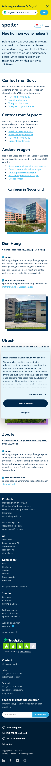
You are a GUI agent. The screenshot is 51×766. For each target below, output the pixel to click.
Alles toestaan (26, 403)
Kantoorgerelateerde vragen (22, 172)
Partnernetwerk (9, 610)
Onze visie (7, 539)
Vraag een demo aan (18, 103)
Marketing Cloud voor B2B (14, 502)
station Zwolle (9, 483)
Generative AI (8, 546)
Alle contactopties (10, 664)
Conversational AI (10, 543)
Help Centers (8, 693)
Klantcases (7, 567)
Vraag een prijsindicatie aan (21, 106)
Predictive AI (8, 549)
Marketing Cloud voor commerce (17, 506)
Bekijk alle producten (12, 516)
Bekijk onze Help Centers (20, 131)
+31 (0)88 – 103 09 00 (19, 96)
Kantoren (6, 600)
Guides (5, 570)
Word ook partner (10, 613)
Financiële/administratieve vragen (25, 169)
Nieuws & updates (11, 603)
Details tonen (35, 394)
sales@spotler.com (17, 100)
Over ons (6, 597)
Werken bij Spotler (11, 622)
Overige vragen (15, 178)
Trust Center (8, 632)
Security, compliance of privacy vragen (27, 166)
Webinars (6, 580)
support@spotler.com (19, 140)
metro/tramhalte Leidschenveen (17, 286)
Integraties (7, 513)
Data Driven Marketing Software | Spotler (10, 25)
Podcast (5, 573)
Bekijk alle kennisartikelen (14, 586)
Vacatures (8, 626)
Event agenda (8, 577)
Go (44, 12)
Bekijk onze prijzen (11, 522)
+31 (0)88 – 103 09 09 (19, 137)
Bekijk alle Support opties (20, 134)
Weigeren (25, 412)
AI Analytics (7, 553)
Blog (4, 563)
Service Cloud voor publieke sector (18, 509)
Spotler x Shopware (11, 616)
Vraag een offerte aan (12, 529)
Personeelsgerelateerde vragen (23, 175)
